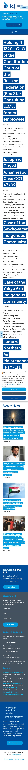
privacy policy (11, 384)
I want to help (13, 25)
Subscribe (10, 624)
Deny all (14, 393)
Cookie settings (14, 398)
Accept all (14, 389)
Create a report (14, 743)
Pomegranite (16, 754)
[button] (25, 371)
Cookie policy (19, 759)
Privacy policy (9, 759)
